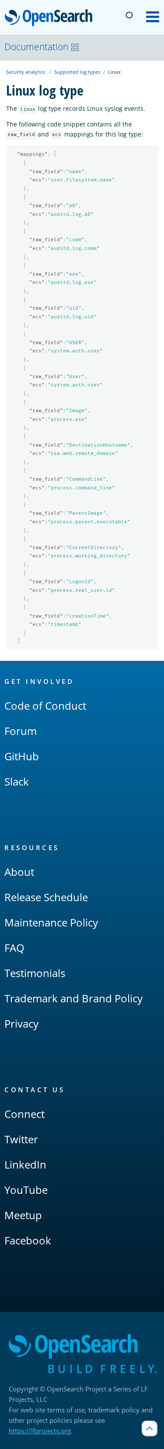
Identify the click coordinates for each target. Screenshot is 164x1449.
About (19, 872)
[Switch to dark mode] (129, 15)
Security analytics (25, 71)
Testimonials (34, 973)
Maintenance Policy (51, 922)
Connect (24, 1114)
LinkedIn (25, 1164)
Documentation (36, 47)
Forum (20, 731)
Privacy (21, 1023)
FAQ (14, 947)
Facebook (27, 1240)
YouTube (26, 1189)
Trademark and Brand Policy (73, 998)
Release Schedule (46, 897)
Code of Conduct (45, 705)
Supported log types (77, 71)
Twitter (21, 1139)
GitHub (21, 756)
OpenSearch (50, 18)
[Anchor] (78, 681)
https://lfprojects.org (40, 1430)
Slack (16, 781)
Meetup (23, 1215)
